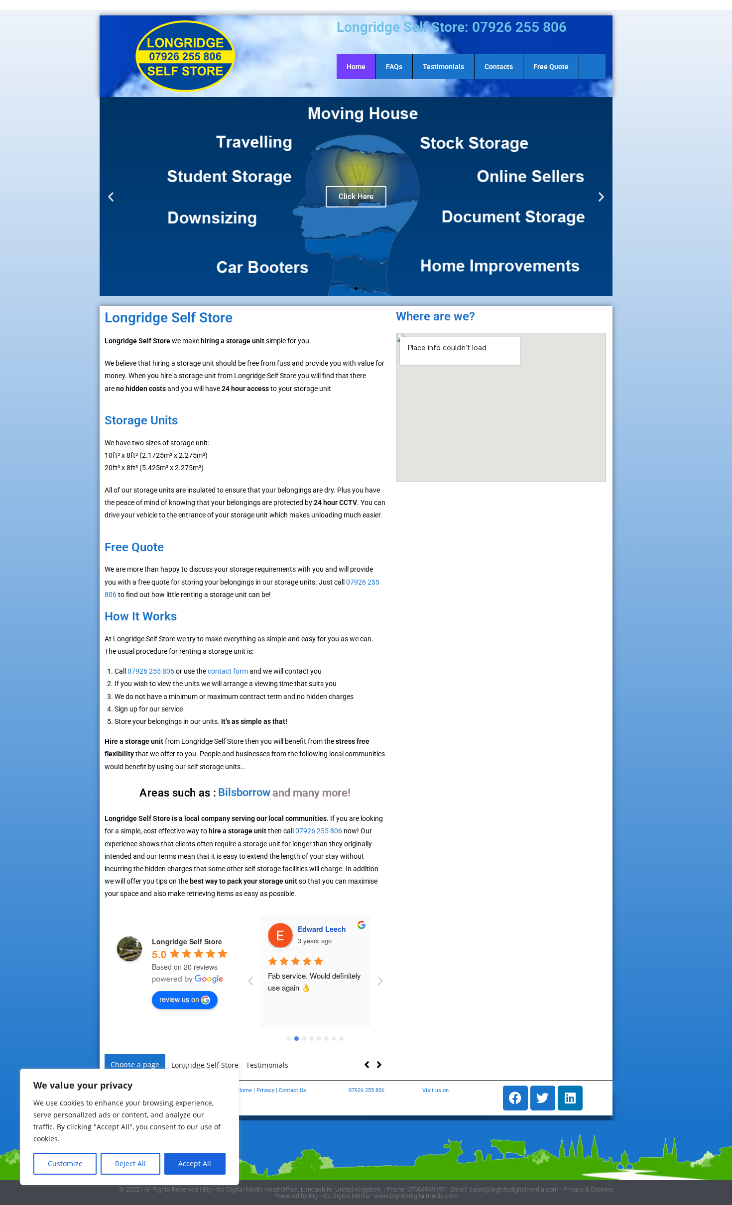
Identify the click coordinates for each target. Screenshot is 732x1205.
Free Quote (551, 67)
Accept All (194, 1163)
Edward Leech (322, 929)
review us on (179, 999)
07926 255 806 (150, 671)
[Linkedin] (570, 1098)
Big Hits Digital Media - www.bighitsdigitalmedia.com (383, 1196)
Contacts (499, 67)
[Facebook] (515, 1098)
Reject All (130, 1163)
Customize (65, 1163)
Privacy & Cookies (588, 1189)
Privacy (265, 1090)
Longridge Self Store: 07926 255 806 (452, 27)
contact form (228, 671)
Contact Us (292, 1090)
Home (356, 67)
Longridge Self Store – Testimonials (229, 1065)
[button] (111, 197)
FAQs (394, 67)
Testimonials (443, 67)
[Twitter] (542, 1098)
